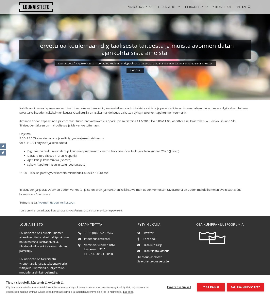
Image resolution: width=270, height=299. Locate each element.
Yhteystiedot (221, 7)
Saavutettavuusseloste (153, 261)
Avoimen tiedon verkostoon (56, 202)
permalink (116, 210)
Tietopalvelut (166, 7)
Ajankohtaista (137, 7)
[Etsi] (249, 7)
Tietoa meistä (194, 7)
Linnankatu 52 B (95, 249)
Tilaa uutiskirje (153, 245)
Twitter (148, 233)
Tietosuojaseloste (149, 257)
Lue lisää (128, 291)
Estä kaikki (211, 287)
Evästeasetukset (179, 287)
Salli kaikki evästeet (245, 287)
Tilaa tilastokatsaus (156, 251)
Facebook (149, 239)
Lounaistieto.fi (66, 63)
